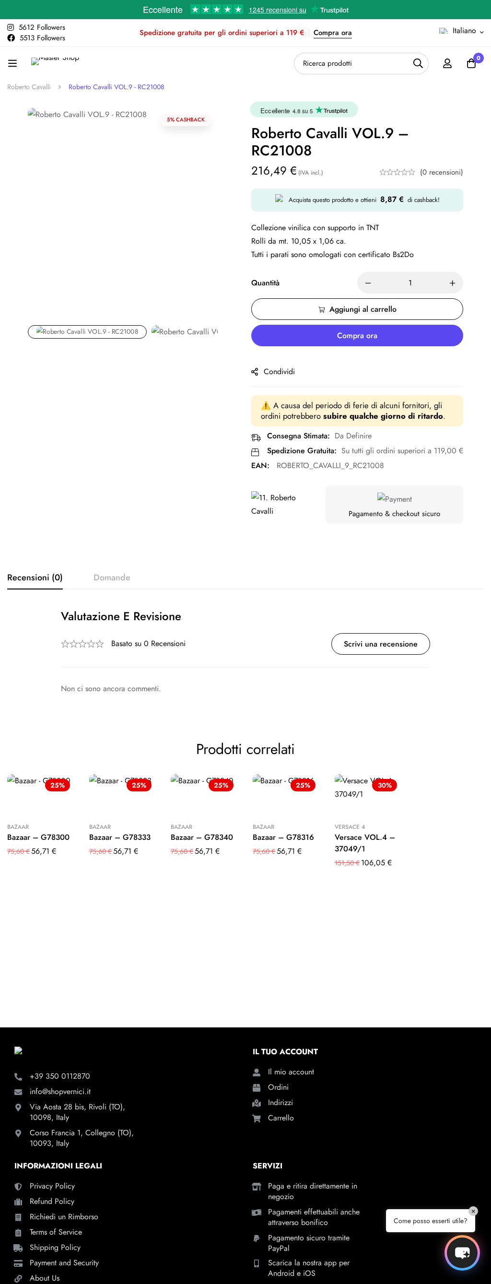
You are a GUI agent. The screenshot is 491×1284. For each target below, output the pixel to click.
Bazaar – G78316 (283, 837)
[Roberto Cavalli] (282, 504)
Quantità (265, 282)
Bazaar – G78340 (202, 837)
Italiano (464, 30)
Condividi (279, 371)
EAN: (260, 465)
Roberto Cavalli (29, 87)
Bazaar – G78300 (38, 837)
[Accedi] (447, 63)
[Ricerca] (418, 63)
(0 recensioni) (441, 172)
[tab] (35, 578)
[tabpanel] (245, 652)
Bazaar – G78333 (120, 837)
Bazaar (18, 827)
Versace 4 (350, 827)
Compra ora (333, 32)
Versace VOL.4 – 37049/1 (365, 843)
